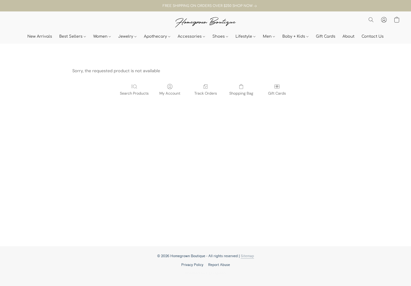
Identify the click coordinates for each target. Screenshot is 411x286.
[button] (205, 23)
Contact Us (373, 36)
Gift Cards (325, 36)
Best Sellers (71, 36)
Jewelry (126, 36)
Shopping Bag (241, 93)
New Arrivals (39, 36)
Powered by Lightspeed (205, 273)
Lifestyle (244, 36)
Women (101, 36)
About (348, 36)
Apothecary (156, 36)
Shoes (219, 36)
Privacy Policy (192, 265)
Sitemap (247, 256)
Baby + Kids (294, 36)
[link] (205, 6)
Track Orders (205, 93)
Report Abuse (219, 265)
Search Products (134, 93)
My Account (169, 93)
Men (268, 36)
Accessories (190, 36)
